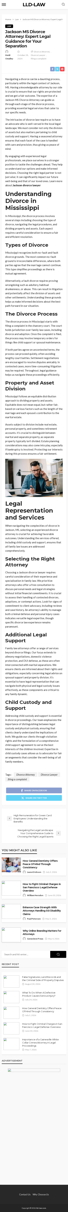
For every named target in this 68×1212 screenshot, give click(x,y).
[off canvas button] (4, 4)
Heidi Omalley (9, 57)
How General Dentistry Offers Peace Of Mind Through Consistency (40, 864)
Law (9, 26)
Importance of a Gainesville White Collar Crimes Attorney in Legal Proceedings (40, 1042)
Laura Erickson (34, 872)
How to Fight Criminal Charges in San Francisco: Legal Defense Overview (42, 887)
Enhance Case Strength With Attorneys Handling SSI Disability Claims (42, 910)
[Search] (63, 4)
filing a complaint (38, 58)
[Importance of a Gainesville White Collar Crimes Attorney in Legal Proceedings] (11, 1044)
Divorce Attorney (42, 51)
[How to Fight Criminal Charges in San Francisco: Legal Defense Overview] (11, 1028)
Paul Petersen (34, 918)
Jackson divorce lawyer (27, 185)
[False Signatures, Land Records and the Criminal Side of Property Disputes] (11, 981)
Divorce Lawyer (38, 55)
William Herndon (35, 895)
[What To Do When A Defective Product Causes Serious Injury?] (11, 997)
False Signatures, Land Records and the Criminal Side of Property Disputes (43, 978)
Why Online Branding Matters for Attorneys (42, 932)
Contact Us (25, 1194)
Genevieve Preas (35, 938)
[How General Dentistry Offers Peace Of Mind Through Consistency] (11, 1013)
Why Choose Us (41, 1194)
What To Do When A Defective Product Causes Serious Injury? (38, 994)
